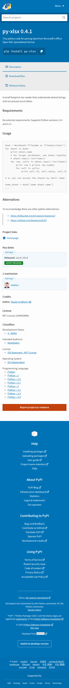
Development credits (33, 541)
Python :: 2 (13, 375)
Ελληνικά (26, 664)
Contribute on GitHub (33, 528)
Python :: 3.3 (14, 393)
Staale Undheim (19, 302)
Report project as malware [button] (34, 407)
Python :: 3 (13, 386)
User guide (33, 460)
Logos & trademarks (34, 500)
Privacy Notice (33, 572)
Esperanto (42, 667)
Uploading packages (33, 456)
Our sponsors (34, 505)
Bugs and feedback (34, 524)
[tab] (34, 67)
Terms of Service (33, 560)
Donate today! (34, 610)
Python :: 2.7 (14, 383)
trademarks (21, 619)
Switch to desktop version (34, 644)
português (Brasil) (56, 661)
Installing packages (33, 451)
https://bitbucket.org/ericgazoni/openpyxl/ (33, 216)
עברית (32, 667)
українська (14, 664)
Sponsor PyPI (35, 536)
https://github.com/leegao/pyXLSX (28, 220)
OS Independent (16, 362)
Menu (58, 6)
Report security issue (35, 564)
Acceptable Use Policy (33, 577)
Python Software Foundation (47, 619)
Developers (13, 343)
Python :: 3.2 (14, 390)
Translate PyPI (33, 532)
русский (23, 667)
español (24, 661)
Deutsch (36, 664)
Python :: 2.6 (14, 379)
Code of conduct (33, 568)
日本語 (43, 661)
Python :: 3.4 (14, 397)
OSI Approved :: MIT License (22, 352)
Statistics (34, 496)
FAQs (34, 468)
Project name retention (33, 464)
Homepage (13, 238)
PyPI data (9, 252)
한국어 (52, 667)
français (33, 661)
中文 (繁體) (60, 664)
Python (11, 372)
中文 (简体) (47, 664)
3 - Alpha (12, 333)
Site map (34, 628)
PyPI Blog (33, 487)
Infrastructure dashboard (33, 492)
